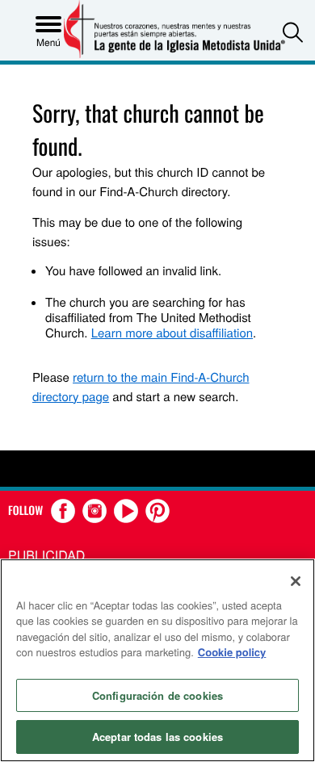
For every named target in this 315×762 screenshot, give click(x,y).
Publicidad (46, 555)
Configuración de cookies (157, 695)
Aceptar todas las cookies (157, 736)
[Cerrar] (295, 581)
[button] (293, 32)
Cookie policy (232, 651)
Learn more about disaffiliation (172, 332)
